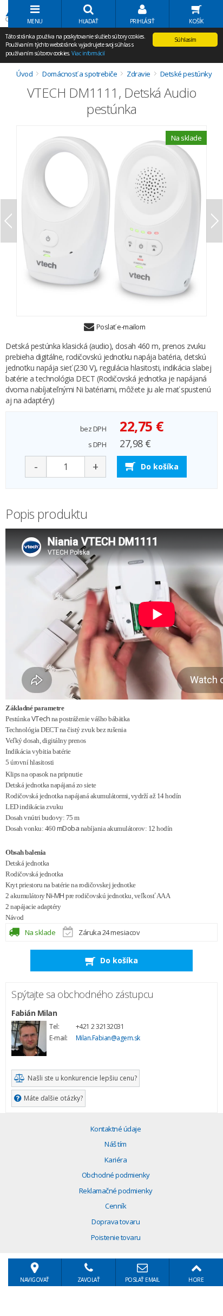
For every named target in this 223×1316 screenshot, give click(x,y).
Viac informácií (88, 53)
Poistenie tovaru (116, 1237)
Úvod (24, 74)
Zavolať (88, 1279)
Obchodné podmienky (116, 1175)
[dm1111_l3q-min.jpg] (111, 221)
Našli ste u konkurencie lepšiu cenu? (82, 1078)
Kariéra (115, 1160)
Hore (196, 1279)
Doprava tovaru (115, 1221)
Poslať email (142, 1279)
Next (214, 221)
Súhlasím (185, 39)
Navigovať (34, 1279)
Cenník (115, 1206)
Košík (196, 21)
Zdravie (138, 74)
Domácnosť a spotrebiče (79, 74)
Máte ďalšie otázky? (53, 1098)
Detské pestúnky (186, 74)
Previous (9, 221)
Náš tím (115, 1144)
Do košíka (160, 466)
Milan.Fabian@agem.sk (108, 1037)
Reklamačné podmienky (116, 1191)
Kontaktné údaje (115, 1129)
